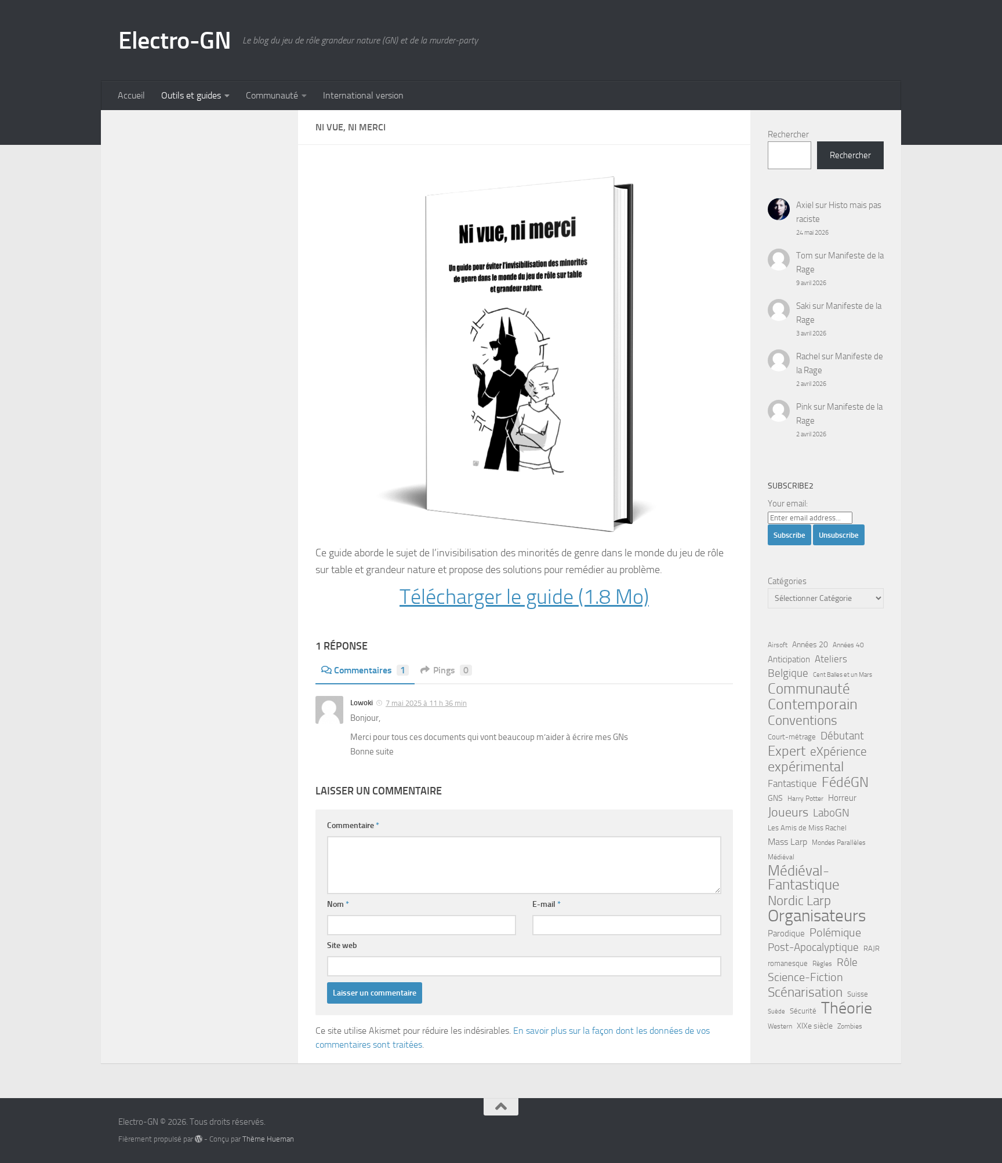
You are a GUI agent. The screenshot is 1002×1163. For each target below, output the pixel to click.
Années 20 (810, 645)
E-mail (546, 904)
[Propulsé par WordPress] (198, 1139)
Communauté (272, 95)
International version (363, 95)
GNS (775, 798)
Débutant (842, 735)
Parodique (786, 933)
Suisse (857, 994)
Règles (822, 964)
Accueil (131, 95)
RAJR (871, 948)
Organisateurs (817, 916)
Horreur (842, 798)
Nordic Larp (799, 900)
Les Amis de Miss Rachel (807, 827)
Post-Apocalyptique (813, 947)
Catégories (787, 581)
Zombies (849, 1026)
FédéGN (845, 782)
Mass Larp (787, 841)
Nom (338, 904)
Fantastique (792, 783)
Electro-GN (174, 40)
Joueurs (788, 812)
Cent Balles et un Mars (842, 675)
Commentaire (353, 825)
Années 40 (848, 645)
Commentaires (369, 670)
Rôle (847, 962)
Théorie (846, 1008)
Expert (786, 751)
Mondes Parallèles (839, 842)
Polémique (835, 932)
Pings (451, 670)
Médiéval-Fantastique (804, 878)
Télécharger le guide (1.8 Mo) (524, 597)
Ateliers (831, 659)
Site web (342, 945)
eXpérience (838, 752)
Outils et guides (191, 95)
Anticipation (789, 659)
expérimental (806, 767)
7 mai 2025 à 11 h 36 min (426, 703)
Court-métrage (792, 736)
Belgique (788, 673)
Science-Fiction (805, 977)
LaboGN (831, 813)
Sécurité (803, 1011)
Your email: (788, 503)
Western (780, 1026)
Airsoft (777, 645)
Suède (776, 1011)
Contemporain (813, 705)
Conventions (802, 720)
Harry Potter (805, 798)
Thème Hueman (268, 1139)
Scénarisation (805, 992)
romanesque (788, 963)
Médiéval (781, 857)
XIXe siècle (815, 1026)
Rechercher (788, 134)
